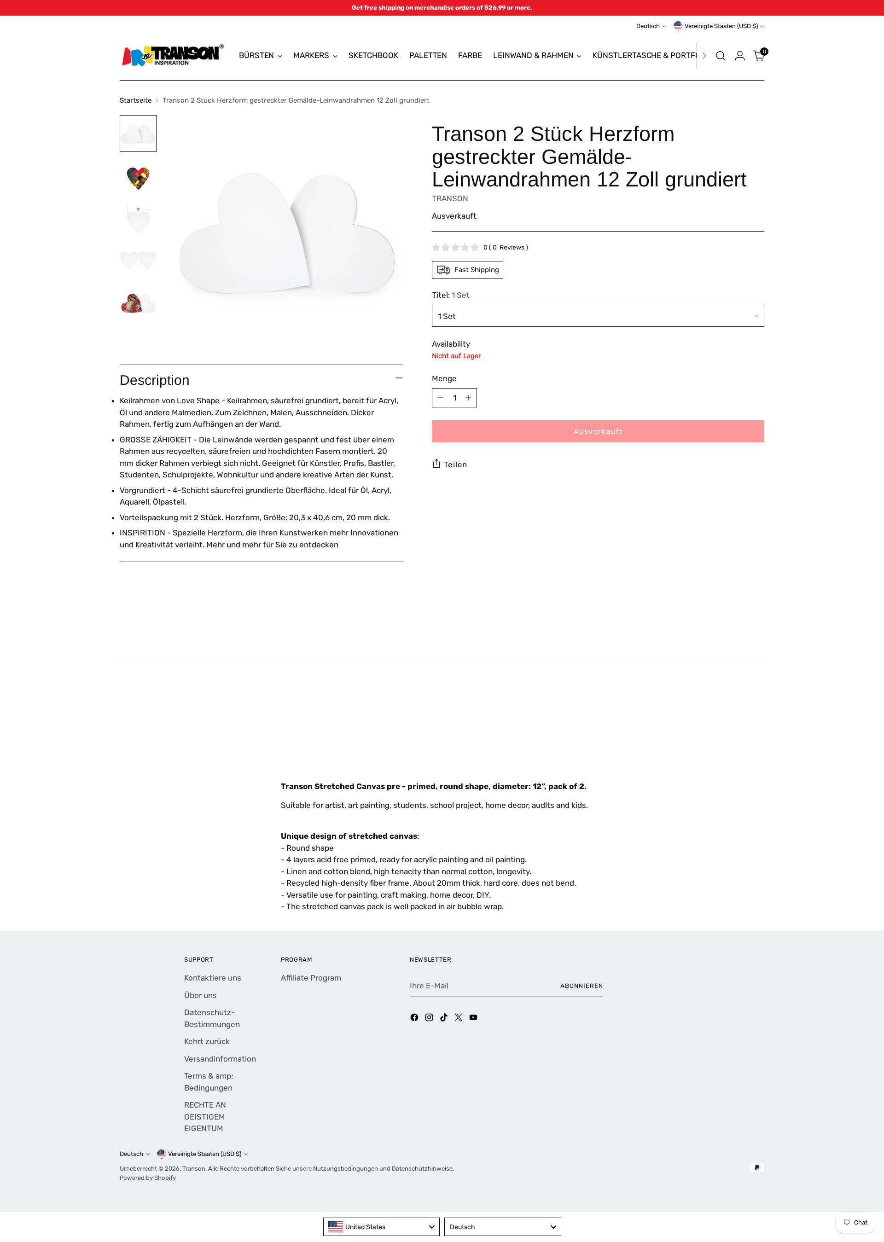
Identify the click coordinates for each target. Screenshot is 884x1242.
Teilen (455, 464)
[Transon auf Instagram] (430, 1019)
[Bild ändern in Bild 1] (138, 133)
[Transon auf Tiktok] (444, 1019)
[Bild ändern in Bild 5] (138, 302)
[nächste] (704, 55)
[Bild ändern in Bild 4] (138, 260)
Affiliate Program (311, 977)
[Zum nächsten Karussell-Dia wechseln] (756, 730)
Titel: (451, 295)
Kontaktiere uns (212, 977)
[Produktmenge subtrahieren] (440, 398)
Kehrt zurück (207, 1041)
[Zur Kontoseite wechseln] (740, 55)
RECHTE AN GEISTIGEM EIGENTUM (205, 1116)
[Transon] (173, 55)
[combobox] (381, 1227)
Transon (193, 1168)
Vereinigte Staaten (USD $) (721, 26)
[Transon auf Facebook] (415, 1019)
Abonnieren (581, 985)
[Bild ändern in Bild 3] (138, 218)
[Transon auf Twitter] (459, 1019)
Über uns (200, 995)
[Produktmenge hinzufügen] (468, 398)
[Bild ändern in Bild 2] (138, 175)
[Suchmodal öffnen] (720, 55)
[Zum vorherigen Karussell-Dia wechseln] (735, 731)
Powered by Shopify (148, 1177)
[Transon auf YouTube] (474, 1019)
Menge (444, 378)
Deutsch (648, 26)
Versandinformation (220, 1058)
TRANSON (450, 198)
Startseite (135, 100)
